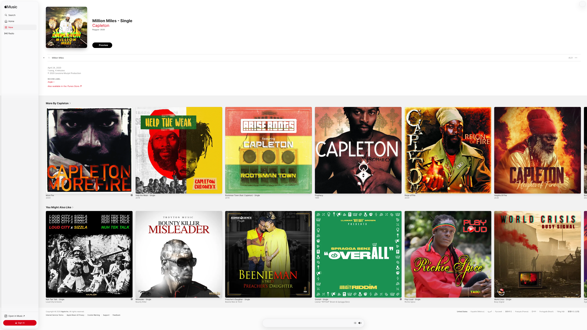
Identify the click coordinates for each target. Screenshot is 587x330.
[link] (58, 103)
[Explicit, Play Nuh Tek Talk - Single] (49, 293)
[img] (10, 7)
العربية (490, 311)
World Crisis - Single (503, 212)
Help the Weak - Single (146, 108)
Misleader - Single (144, 212)
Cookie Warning (93, 315)
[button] (19, 15)
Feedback (116, 315)
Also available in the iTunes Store (63, 86)
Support (106, 315)
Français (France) (521, 311)
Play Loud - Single (413, 212)
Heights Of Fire (501, 108)
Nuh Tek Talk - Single (56, 212)
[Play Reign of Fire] (408, 189)
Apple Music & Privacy (75, 315)
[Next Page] (584, 150)
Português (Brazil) (546, 311)
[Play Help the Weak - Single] (139, 189)
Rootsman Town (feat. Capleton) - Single (244, 108)
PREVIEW (569, 58)
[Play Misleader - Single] (139, 293)
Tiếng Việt (561, 311)
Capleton (100, 25)
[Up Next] (355, 323)
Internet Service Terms (54, 315)
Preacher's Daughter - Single (239, 212)
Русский (498, 311)
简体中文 (508, 311)
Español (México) (477, 311)
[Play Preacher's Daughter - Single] (229, 293)
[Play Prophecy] (318, 189)
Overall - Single (322, 212)
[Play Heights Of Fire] (498, 189)
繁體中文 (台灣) (573, 311)
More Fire (50, 108)
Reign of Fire (411, 108)
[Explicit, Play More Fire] (49, 189)
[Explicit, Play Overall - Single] (318, 293)
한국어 (534, 311)
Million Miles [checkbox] (58, 58)
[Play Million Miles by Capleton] (49, 58)
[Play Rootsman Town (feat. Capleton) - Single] (229, 189)
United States (462, 311)
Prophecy (319, 108)
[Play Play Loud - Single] (408, 293)
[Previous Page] (43, 150)
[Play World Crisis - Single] (498, 293)
